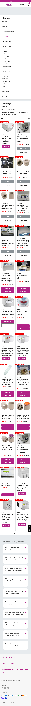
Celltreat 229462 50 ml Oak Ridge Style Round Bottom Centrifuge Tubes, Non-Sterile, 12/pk (7, 382)
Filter (4, 118)
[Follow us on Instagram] (8, 688)
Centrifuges (6, 36)
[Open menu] (2, 4)
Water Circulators (7, 66)
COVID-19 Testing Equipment (9, 78)
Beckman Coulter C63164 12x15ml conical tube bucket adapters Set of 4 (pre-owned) (7, 450)
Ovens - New (4, 96)
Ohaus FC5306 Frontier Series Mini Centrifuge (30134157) (22, 313)
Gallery (3, 86)
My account (22, 4)
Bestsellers (5, 26)
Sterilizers (5, 59)
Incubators (5, 44)
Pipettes (5, 51)
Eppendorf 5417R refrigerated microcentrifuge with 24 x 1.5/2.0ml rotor (7, 243)
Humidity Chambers (7, 41)
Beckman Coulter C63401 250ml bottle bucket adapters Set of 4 (23, 173)
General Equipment (7, 69)
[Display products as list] (29, 119)
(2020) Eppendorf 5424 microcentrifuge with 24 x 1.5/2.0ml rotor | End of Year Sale (23, 139)
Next (27, 533)
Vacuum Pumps (6, 61)
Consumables (5, 76)
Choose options (7, 321)
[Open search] (15, 4)
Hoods (4, 74)
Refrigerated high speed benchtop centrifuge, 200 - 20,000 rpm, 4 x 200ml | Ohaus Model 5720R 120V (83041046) (23, 518)
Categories (4, 24)
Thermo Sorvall (21, 238)
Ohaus (2, 134)
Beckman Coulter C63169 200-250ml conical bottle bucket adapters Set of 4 (7, 207)
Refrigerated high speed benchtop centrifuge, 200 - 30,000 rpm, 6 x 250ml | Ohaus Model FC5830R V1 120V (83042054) (23, 352)
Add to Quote (6, 146)
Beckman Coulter (5, 169)
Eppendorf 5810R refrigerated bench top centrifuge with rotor (6, 483)
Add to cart (7, 288)
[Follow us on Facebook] (2, 688)
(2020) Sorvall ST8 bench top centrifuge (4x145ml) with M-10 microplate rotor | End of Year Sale (23, 243)
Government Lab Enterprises (12, 680)
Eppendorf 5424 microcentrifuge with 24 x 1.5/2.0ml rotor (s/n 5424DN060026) (23, 450)
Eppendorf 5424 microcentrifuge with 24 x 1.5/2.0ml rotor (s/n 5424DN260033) (23, 208)
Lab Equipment (6, 29)
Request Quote (5, 91)
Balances (5, 34)
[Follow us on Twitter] (5, 688)
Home (2, 12)
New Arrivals (4, 21)
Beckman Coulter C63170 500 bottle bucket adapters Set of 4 (7, 417)
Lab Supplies (5, 81)
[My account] (18, 4)
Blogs (2, 88)
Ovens (4, 49)
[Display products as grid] (26, 119)
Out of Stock (23, 148)
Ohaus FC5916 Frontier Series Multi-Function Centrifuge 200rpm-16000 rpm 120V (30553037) (7, 140)
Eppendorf (19, 134)
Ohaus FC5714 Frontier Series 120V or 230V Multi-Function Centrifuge (7, 313)
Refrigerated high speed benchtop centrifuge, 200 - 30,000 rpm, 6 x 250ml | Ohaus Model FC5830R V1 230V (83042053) (7, 352)
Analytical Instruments (8, 31)
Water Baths (6, 64)
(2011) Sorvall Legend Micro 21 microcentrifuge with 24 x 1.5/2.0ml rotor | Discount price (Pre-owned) (23, 382)
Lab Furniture (5, 71)
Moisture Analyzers (7, 46)
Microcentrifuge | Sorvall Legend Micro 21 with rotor (23, 277)
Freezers (5, 39)
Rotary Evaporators (7, 56)
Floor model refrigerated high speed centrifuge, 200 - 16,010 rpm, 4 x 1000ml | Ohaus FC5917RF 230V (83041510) (7, 518)
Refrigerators (6, 54)
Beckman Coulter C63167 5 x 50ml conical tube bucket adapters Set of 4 (23, 417)
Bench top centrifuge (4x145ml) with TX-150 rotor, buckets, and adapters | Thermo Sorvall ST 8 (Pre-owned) (7, 279)
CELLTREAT (3, 377)
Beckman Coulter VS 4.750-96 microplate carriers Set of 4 (6, 173)
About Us (3, 93)
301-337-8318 (5, 1)
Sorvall (19, 273)
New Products (5, 83)
